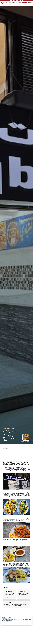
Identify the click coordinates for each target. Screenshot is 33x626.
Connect (24, 2)
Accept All (28, 619)
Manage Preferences (16, 619)
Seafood (12, 428)
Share (5, 448)
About (16, 2)
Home (10, 2)
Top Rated (13, 2)
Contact (19, 2)
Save (7, 448)
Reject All (22, 619)
